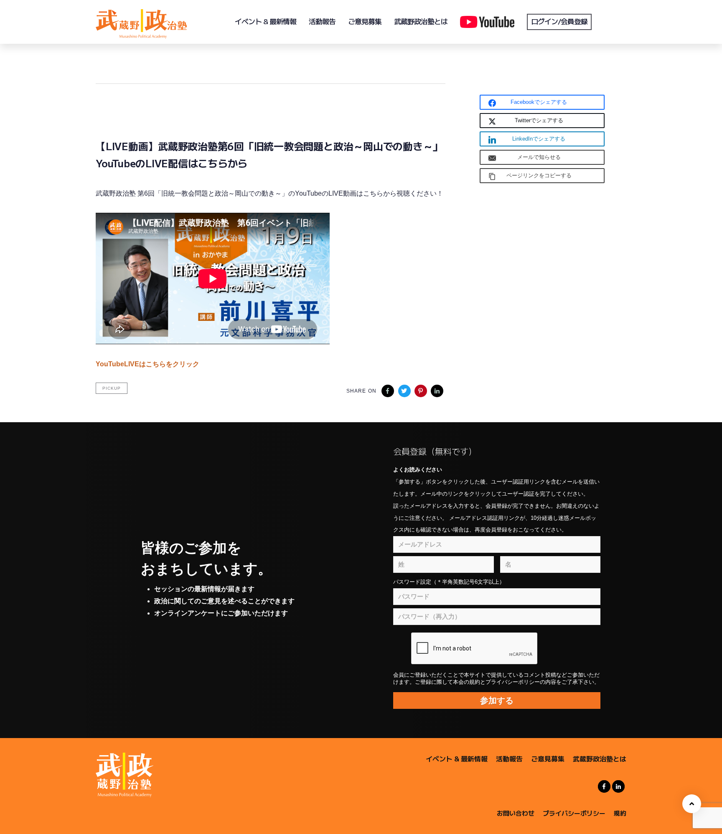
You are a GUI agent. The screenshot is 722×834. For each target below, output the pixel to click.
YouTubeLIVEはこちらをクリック (147, 364)
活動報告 (509, 758)
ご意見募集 (547, 758)
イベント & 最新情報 (457, 758)
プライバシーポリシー (574, 813)
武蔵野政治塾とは (599, 758)
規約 (620, 813)
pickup (111, 388)
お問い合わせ (515, 813)
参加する (497, 700)
